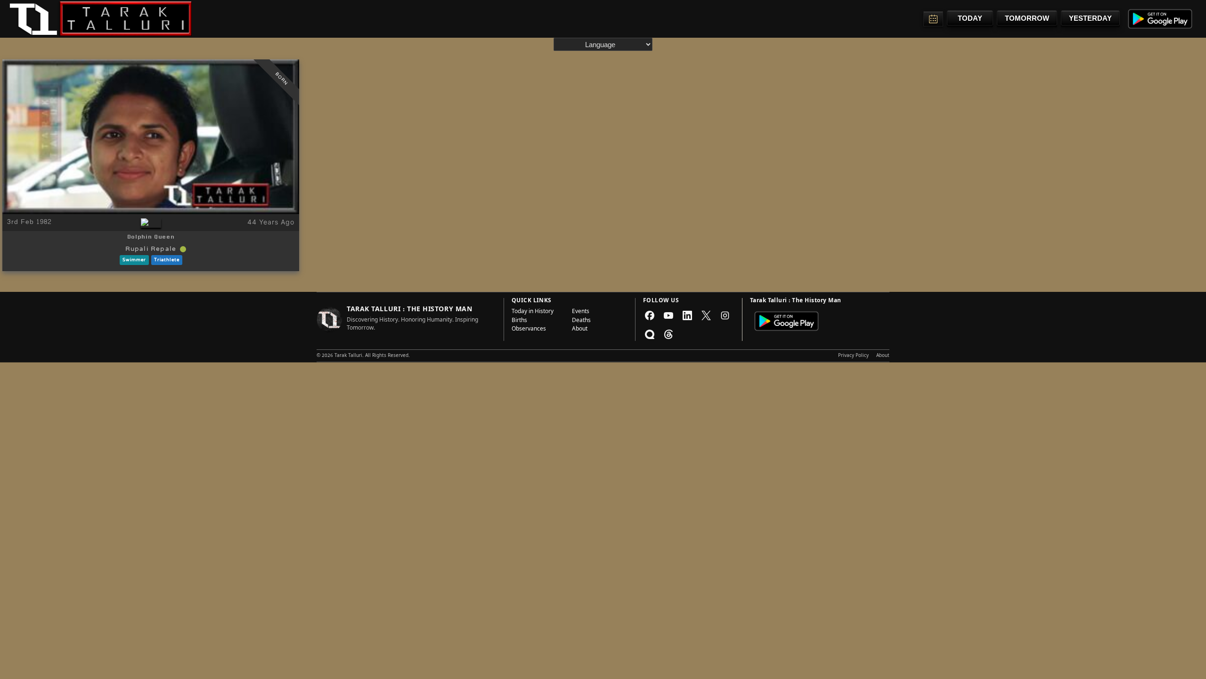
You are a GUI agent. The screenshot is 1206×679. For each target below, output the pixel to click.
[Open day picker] (933, 18)
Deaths (581, 321)
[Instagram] (725, 315)
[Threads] (668, 334)
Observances (529, 329)
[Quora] (649, 334)
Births (519, 321)
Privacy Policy (853, 356)
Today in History (533, 312)
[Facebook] (649, 315)
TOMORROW (1027, 18)
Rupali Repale (151, 249)
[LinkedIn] (687, 315)
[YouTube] (668, 315)
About (579, 329)
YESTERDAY (1090, 18)
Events (580, 312)
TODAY (970, 18)
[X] (706, 315)
